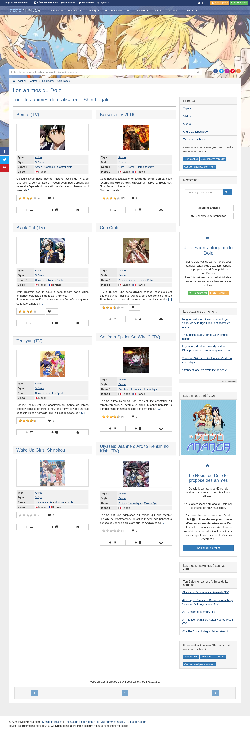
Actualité (55, 10)
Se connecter (200, 293)
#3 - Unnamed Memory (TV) (199, 611)
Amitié (60, 279)
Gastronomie (64, 166)
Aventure (123, 389)
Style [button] (186, 116)
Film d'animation (136, 10)
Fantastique (151, 389)
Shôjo (38, 497)
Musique (59, 502)
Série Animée (112, 10)
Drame (131, 166)
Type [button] (186, 108)
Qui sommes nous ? (113, 721)
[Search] (198, 72)
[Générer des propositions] (78, 210)
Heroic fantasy (145, 166)
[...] (29, 190)
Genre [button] (187, 123)
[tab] (208, 108)
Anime (38, 157)
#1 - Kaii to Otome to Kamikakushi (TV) (205, 592)
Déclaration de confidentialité (82, 721)
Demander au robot (208, 547)
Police (150, 279)
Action (38, 166)
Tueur (51, 279)
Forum (191, 10)
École (51, 393)
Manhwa (158, 10)
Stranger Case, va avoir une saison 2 (204, 369)
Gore (121, 166)
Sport (60, 393)
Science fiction (136, 279)
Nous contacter (136, 721)
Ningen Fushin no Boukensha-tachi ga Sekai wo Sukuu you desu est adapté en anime (206, 323)
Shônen (39, 162)
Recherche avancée (208, 207)
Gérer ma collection (47, 2)
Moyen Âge (150, 503)
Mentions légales (52, 721)
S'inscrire (222, 293)
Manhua (173, 10)
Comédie (49, 166)
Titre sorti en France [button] (195, 139)
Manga (93, 10)
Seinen (122, 162)
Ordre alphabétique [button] (194, 131)
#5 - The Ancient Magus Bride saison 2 (205, 631)
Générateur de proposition (211, 215)
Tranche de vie (43, 502)
